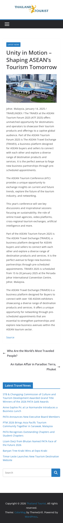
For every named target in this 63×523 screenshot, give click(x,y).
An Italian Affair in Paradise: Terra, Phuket (33, 366)
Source (10, 337)
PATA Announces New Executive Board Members (31, 416)
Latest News (13, 44)
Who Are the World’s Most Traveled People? (30, 353)
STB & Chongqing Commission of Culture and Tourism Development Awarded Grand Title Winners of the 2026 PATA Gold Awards (29, 398)
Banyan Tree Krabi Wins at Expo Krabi (25, 450)
